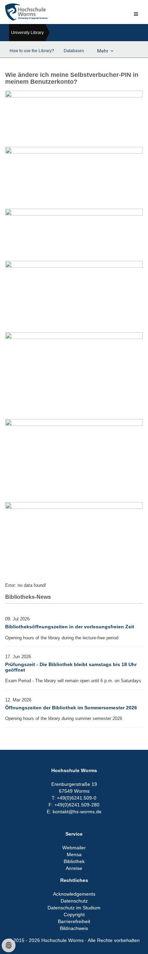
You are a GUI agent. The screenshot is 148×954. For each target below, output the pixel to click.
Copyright (74, 914)
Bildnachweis (74, 928)
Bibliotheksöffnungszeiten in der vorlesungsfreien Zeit (69, 626)
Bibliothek (74, 861)
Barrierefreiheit (74, 921)
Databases (74, 50)
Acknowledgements (74, 894)
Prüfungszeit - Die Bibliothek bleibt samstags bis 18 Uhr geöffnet (71, 667)
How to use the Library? (32, 50)
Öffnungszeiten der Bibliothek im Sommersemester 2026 (71, 707)
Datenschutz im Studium (74, 907)
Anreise (74, 868)
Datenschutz (74, 901)
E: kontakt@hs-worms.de (74, 811)
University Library (27, 32)
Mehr (102, 51)
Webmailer (74, 847)
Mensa (74, 854)
